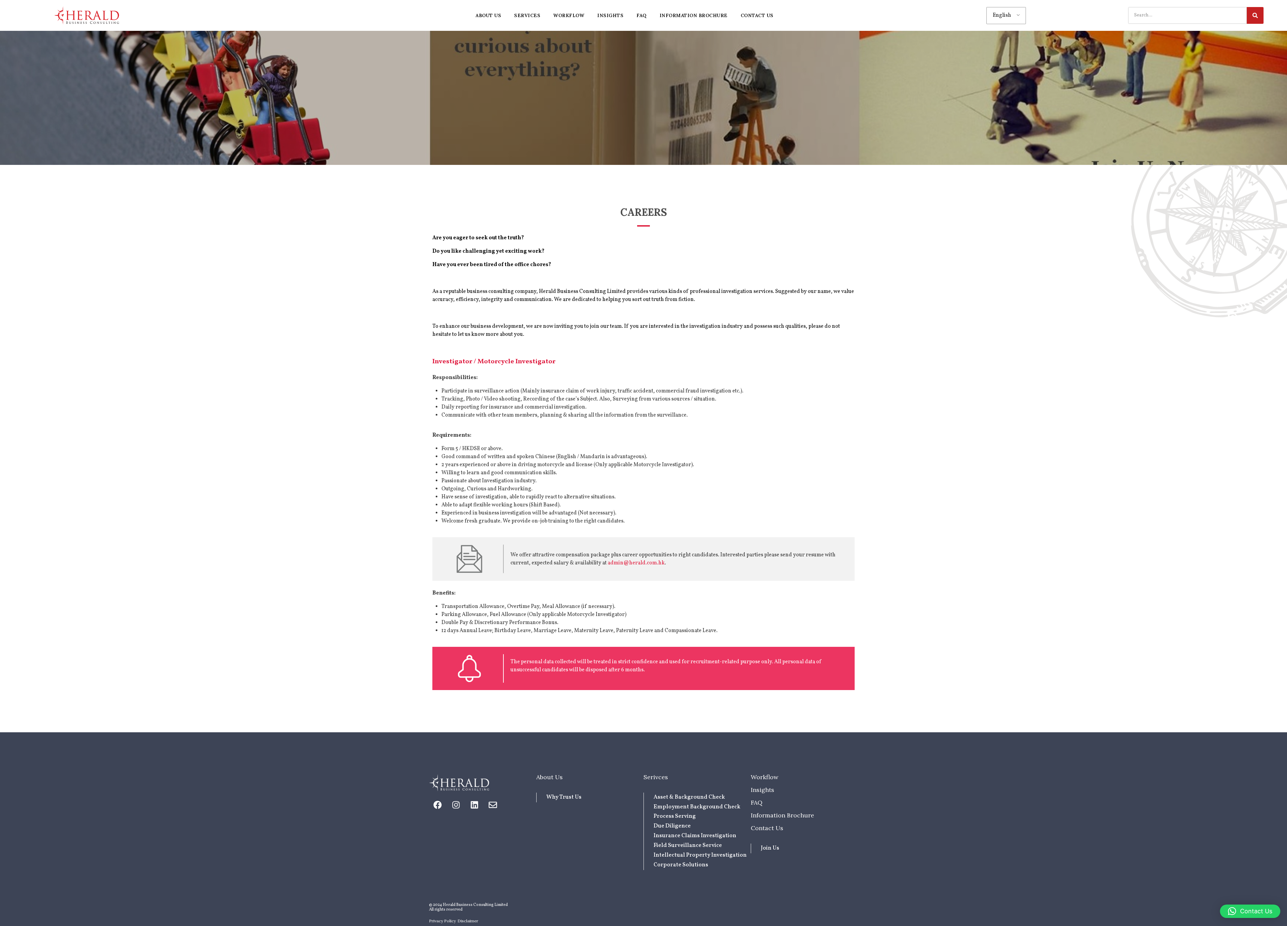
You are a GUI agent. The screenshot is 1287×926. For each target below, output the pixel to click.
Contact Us (767, 828)
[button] (1250, 911)
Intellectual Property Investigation (700, 855)
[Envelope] (492, 804)
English (1002, 15)
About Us (549, 777)
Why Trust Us (563, 797)
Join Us (770, 848)
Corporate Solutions (681, 865)
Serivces (656, 777)
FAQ (756, 802)
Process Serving (675, 816)
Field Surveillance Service (688, 845)
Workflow (764, 777)
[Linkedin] (474, 804)
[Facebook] (437, 804)
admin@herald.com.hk (636, 563)
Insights (762, 790)
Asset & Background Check (689, 797)
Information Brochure (782, 815)
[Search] (1255, 15)
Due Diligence (672, 826)
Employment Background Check (697, 807)
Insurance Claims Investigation (695, 836)
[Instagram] (455, 804)
